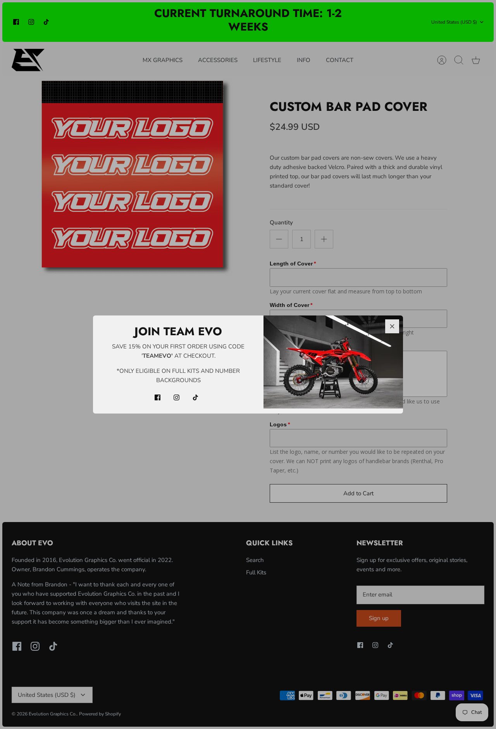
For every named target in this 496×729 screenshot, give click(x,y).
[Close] (392, 326)
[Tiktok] (195, 397)
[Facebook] (157, 397)
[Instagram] (176, 397)
